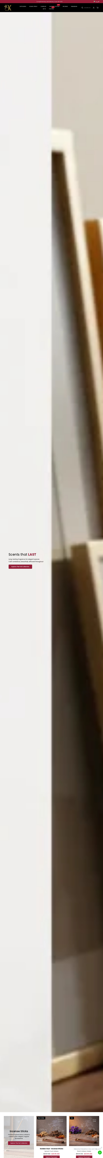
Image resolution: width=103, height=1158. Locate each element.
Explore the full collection (18, 1143)
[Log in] (93, 7)
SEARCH (87, 8)
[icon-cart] (97, 7)
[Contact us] (100, 1152)
